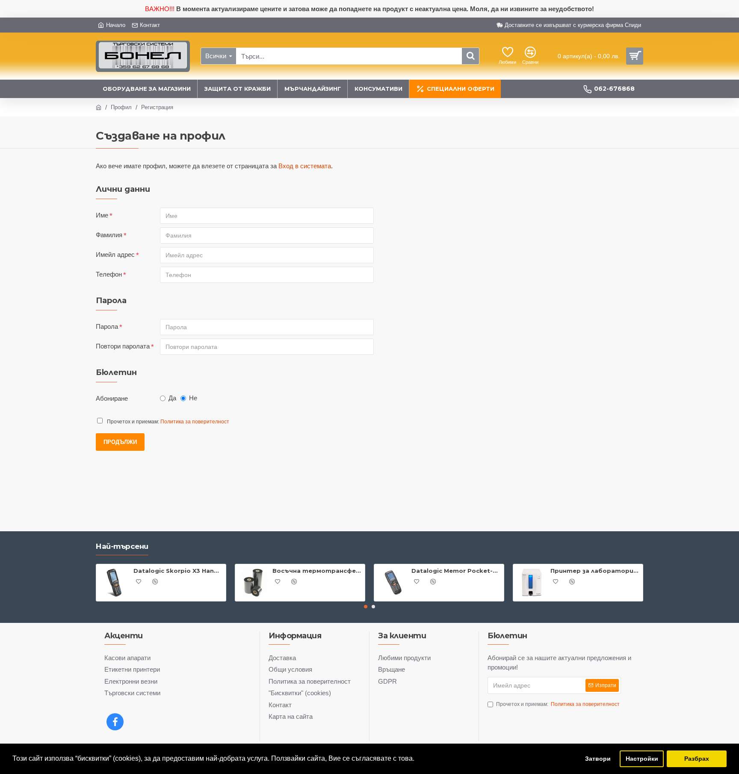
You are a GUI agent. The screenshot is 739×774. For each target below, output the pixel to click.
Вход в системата (304, 166)
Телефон (109, 274)
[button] (365, 606)
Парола (107, 326)
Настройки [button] (642, 758)
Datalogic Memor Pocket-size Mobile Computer (456, 570)
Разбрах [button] (696, 758)
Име (102, 215)
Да (172, 398)
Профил (121, 107)
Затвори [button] (598, 758)
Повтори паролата (123, 346)
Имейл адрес (115, 254)
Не (193, 398)
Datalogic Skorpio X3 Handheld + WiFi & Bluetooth (178, 570)
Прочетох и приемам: (558, 704)
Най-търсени (122, 546)
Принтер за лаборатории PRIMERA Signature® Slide (595, 570)
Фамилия (109, 234)
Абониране (112, 398)
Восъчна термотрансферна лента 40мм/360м (317, 570)
